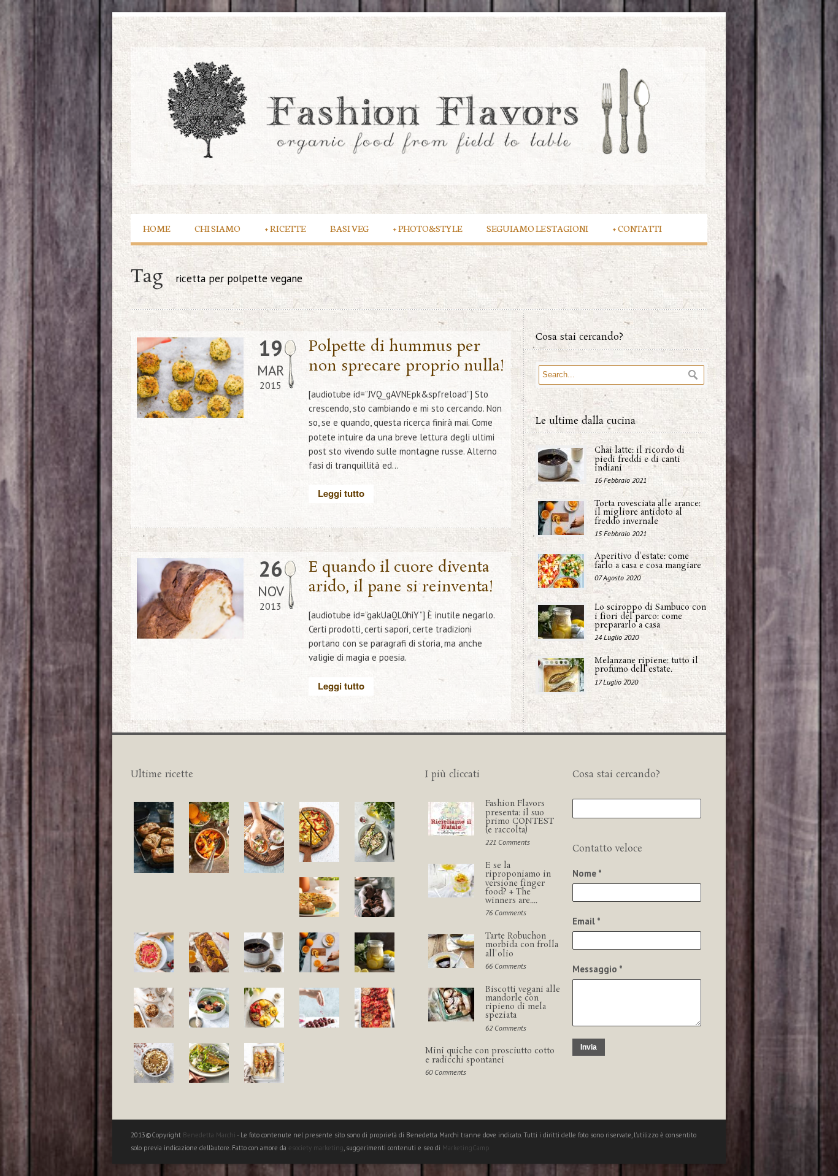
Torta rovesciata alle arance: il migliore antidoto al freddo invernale (647, 513)
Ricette (285, 227)
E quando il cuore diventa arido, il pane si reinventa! (401, 577)
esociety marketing (316, 1147)
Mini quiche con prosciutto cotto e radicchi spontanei (490, 1055)
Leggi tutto (341, 493)
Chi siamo (217, 227)
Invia (588, 1047)
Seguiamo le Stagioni (537, 227)
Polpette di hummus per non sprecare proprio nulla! (407, 356)
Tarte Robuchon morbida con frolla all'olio (521, 945)
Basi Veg (349, 227)
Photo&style (427, 227)
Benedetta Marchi (210, 1135)
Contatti (637, 227)
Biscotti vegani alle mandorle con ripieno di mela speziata (522, 1003)
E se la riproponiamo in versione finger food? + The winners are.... (518, 883)
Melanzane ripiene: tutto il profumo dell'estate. (646, 665)
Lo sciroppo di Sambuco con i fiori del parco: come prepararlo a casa (650, 616)
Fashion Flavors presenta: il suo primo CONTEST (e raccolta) (519, 817)
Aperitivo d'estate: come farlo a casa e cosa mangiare (647, 561)
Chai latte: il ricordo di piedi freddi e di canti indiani (639, 459)
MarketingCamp (466, 1147)
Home (156, 227)
